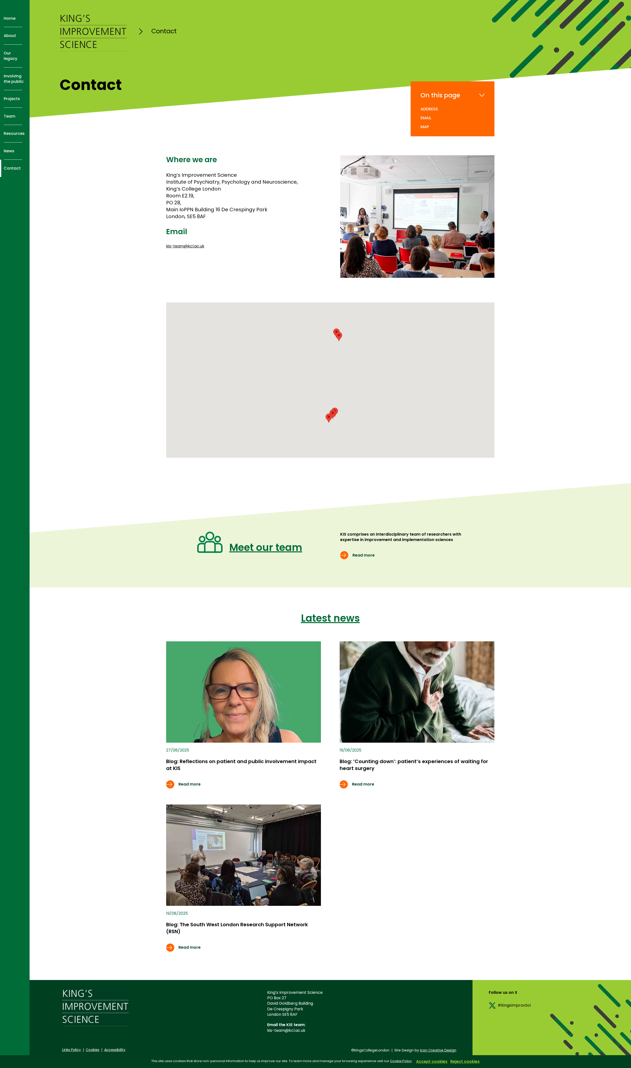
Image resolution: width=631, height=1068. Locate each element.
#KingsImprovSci (514, 1005)
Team (9, 116)
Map (425, 127)
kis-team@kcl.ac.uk (185, 246)
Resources (14, 133)
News (9, 151)
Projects (12, 99)
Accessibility (114, 1049)
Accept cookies (431, 1061)
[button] (339, 336)
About (10, 35)
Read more (363, 555)
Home (10, 18)
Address (429, 109)
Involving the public (14, 78)
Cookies (92, 1049)
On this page (440, 95)
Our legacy (10, 55)
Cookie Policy (401, 1061)
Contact (12, 168)
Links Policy (71, 1049)
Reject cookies (465, 1061)
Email (426, 118)
